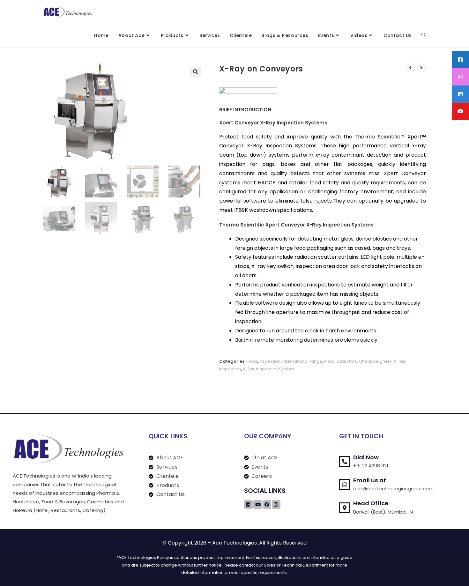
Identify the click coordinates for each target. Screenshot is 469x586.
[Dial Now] (344, 461)
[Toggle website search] (424, 35)
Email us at (369, 480)
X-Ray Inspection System (268, 369)
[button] (195, 72)
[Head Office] (344, 507)
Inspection (269, 361)
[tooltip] (460, 59)
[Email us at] (344, 484)
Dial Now (366, 457)
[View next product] (421, 67)
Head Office (370, 503)
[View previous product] (410, 67)
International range (302, 361)
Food (251, 361)
